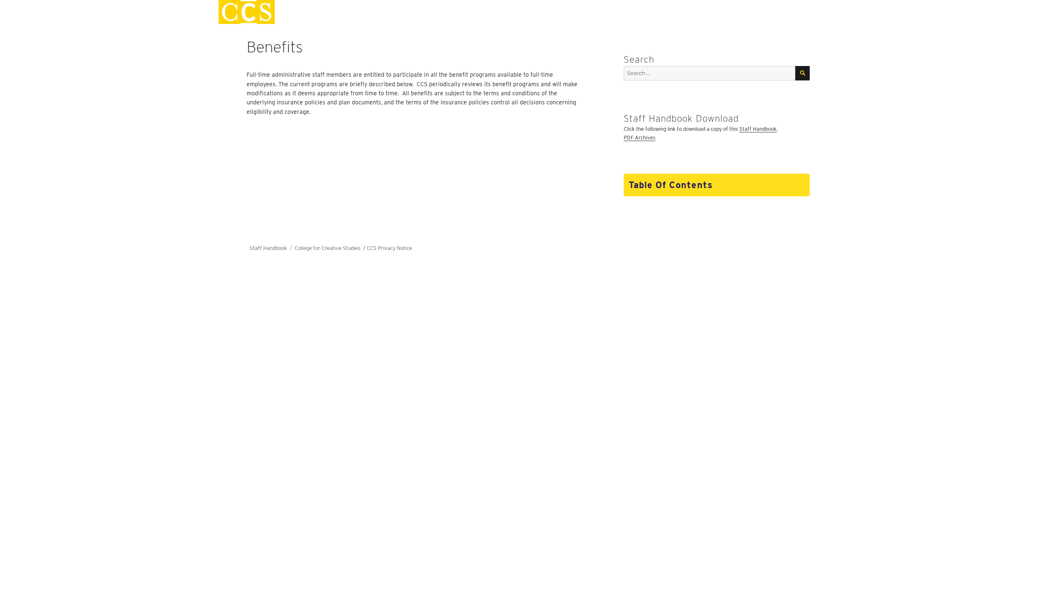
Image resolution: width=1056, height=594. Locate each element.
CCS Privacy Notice (389, 248)
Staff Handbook (758, 129)
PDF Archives (639, 137)
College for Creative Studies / (331, 248)
